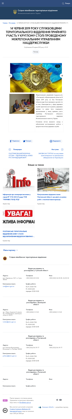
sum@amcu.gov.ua (8, 286)
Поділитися (15, 141)
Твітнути (28, 141)
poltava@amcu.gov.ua (9, 356)
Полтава (35, 52)
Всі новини (12, 23)
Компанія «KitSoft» (48, 407)
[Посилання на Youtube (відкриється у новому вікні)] (60, 400)
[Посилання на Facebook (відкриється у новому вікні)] (57, 400)
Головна (5, 23)
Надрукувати (57, 141)
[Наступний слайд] (62, 76)
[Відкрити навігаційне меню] (3, 3)
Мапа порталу (9, 250)
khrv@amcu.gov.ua (25, 402)
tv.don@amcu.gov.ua (9, 322)
